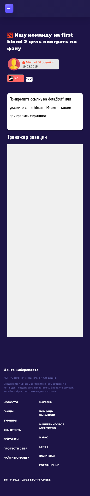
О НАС (43, 437)
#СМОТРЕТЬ (12, 430)
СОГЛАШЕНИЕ (49, 465)
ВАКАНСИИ (47, 415)
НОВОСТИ (11, 402)
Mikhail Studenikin (38, 64)
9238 (17, 78)
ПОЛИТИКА (47, 456)
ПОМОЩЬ (46, 411)
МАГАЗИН (46, 402)
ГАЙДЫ (9, 411)
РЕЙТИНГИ (11, 439)
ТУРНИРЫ (11, 420)
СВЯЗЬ (43, 447)
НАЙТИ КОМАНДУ (16, 458)
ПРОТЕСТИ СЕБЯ (15, 448)
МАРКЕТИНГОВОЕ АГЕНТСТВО (51, 426)
